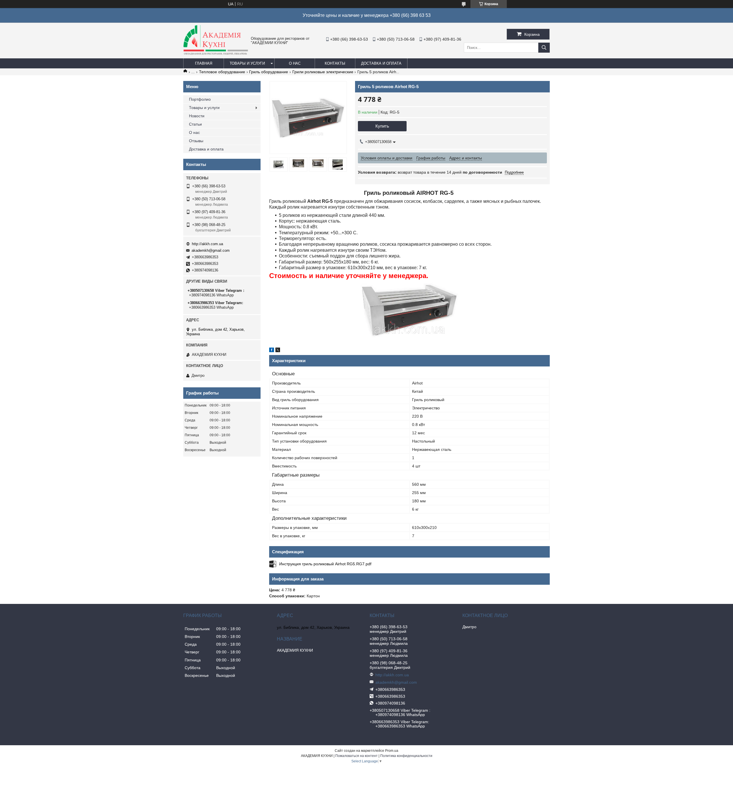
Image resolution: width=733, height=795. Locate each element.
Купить (382, 126)
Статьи (195, 124)
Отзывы (196, 140)
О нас (295, 63)
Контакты (335, 63)
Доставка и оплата (381, 63)
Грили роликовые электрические (322, 72)
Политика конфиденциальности (406, 756)
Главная (203, 63)
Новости (196, 116)
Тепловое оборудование (222, 72)
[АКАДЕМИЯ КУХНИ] (215, 53)
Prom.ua (391, 751)
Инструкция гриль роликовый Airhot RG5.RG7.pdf (325, 564)
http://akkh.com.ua (207, 244)
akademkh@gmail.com (211, 250)
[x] (277, 350)
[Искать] (544, 48)
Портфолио (200, 99)
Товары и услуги (247, 63)
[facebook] (271, 350)
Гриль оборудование (268, 72)
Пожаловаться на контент (356, 756)
